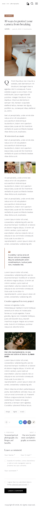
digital (15, 412)
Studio (9, 15)
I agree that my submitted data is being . (19, 483)
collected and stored (19, 484)
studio (22, 412)
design (8, 412)
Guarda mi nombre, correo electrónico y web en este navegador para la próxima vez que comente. (21, 463)
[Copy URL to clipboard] (34, 422)
